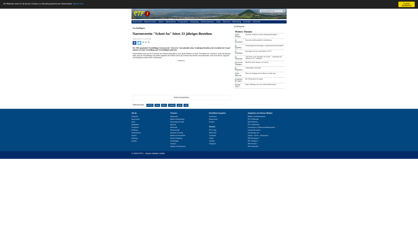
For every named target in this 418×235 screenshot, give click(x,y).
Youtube (212, 141)
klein (164, 105)
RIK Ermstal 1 (252, 143)
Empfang (194, 22)
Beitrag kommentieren (181, 97)
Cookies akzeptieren (406, 4)
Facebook (212, 135)
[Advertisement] (182, 77)
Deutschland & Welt (177, 122)
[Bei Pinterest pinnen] (146, 42)
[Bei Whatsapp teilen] (143, 42)
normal (171, 105)
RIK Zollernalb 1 (253, 146)
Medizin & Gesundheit (177, 135)
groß (179, 105)
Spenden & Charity (176, 133)
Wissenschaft (174, 130)
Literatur (173, 143)
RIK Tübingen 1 (253, 141)
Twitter (211, 138)
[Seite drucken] (149, 42)
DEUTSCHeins (253, 122)
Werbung (237, 22)
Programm (183, 22)
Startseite (137, 22)
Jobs (218, 22)
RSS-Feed (212, 133)
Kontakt (247, 22)
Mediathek (171, 22)
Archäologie (174, 141)
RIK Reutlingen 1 (253, 138)
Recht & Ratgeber (176, 138)
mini (157, 105)
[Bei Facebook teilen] (134, 44)
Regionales (174, 116)
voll (186, 105)
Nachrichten (150, 22)
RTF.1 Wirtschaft (253, 124)
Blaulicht (173, 124)
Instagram (212, 143)
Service (226, 22)
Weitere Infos (78, 3)
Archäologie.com (253, 133)
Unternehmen (207, 22)
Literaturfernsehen (254, 130)
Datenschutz (213, 119)
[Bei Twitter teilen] (139, 44)
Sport (161, 22)
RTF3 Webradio (253, 119)
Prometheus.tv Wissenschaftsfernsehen (261, 127)
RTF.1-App (212, 130)
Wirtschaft (173, 127)
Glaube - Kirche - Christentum (258, 135)
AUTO (149, 105)
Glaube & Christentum (177, 146)
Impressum (213, 116)
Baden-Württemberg (177, 119)
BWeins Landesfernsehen (256, 116)
